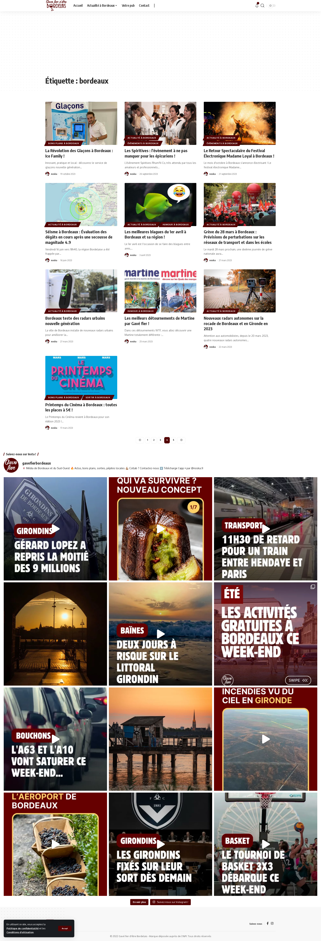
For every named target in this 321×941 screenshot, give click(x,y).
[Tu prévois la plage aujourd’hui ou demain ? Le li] (160, 634)
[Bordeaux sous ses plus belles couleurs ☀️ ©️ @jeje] (160, 739)
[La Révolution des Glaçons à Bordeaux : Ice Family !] (81, 123)
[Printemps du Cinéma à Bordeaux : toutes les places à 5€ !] (81, 377)
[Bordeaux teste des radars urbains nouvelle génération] (81, 290)
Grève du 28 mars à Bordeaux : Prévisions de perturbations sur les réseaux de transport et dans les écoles (238, 237)
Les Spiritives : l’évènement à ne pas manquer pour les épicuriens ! (156, 153)
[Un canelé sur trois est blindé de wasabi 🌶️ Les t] (160, 528)
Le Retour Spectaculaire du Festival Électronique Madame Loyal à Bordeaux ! (239, 153)
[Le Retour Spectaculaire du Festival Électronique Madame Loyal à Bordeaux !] (240, 123)
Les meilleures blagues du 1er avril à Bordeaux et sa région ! (155, 234)
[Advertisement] (160, 46)
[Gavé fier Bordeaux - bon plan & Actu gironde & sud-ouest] (56, 5)
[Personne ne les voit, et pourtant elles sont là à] (55, 844)
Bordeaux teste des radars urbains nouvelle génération (75, 320)
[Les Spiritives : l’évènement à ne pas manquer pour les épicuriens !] (161, 123)
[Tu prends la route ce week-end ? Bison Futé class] (55, 739)
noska (54, 173)
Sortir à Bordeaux (98, 397)
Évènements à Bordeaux (143, 143)
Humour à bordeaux (176, 224)
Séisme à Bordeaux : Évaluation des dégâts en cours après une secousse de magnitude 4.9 (78, 237)
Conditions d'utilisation (20, 932)
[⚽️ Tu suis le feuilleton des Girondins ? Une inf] (55, 528)
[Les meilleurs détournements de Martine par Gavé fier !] (161, 290)
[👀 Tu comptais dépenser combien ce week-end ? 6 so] (265, 634)
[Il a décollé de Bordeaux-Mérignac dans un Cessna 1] (265, 739)
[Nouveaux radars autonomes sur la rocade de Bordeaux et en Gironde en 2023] (240, 290)
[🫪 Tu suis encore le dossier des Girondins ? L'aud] (160, 844)
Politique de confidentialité (23, 928)
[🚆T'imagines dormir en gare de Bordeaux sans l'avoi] (265, 528)
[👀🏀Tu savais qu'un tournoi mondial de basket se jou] (265, 844)
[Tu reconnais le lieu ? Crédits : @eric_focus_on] (55, 634)
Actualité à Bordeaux (142, 137)
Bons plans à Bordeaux (63, 143)
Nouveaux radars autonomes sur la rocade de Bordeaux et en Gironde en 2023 (236, 323)
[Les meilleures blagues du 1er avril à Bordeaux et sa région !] (161, 204)
